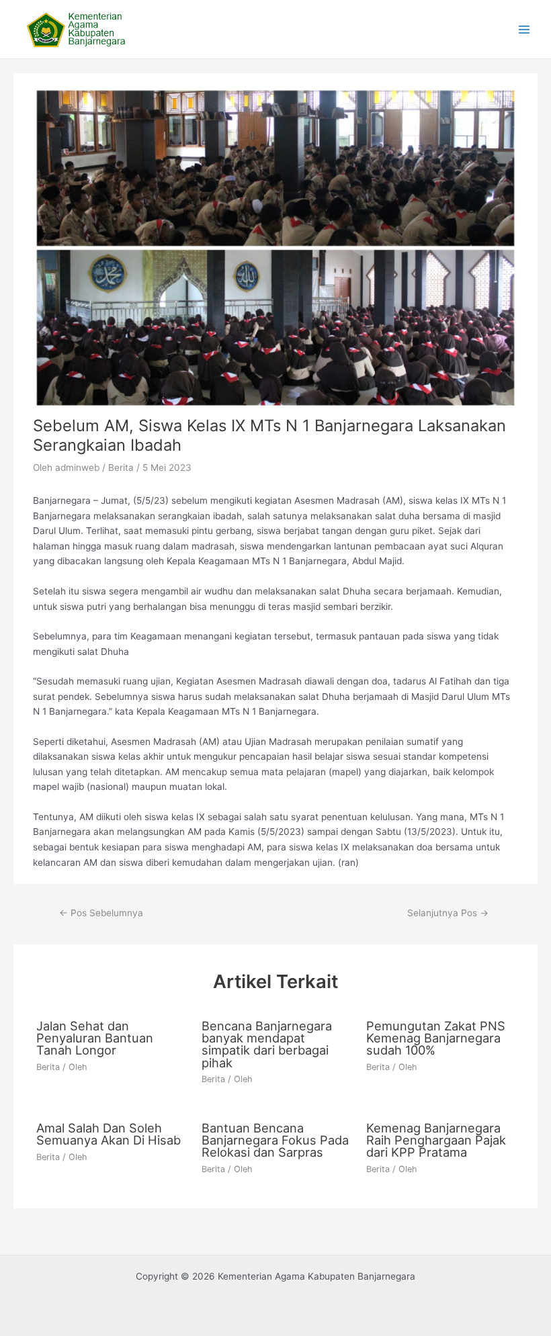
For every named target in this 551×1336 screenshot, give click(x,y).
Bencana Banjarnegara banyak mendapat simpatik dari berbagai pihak (267, 1044)
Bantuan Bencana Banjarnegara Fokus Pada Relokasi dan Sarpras (275, 1139)
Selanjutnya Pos (448, 912)
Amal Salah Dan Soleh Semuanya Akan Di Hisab (108, 1133)
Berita (121, 467)
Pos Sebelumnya (101, 912)
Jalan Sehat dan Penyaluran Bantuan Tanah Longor (94, 1037)
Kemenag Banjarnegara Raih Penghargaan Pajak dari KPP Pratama (436, 1139)
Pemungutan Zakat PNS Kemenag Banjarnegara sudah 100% (435, 1037)
